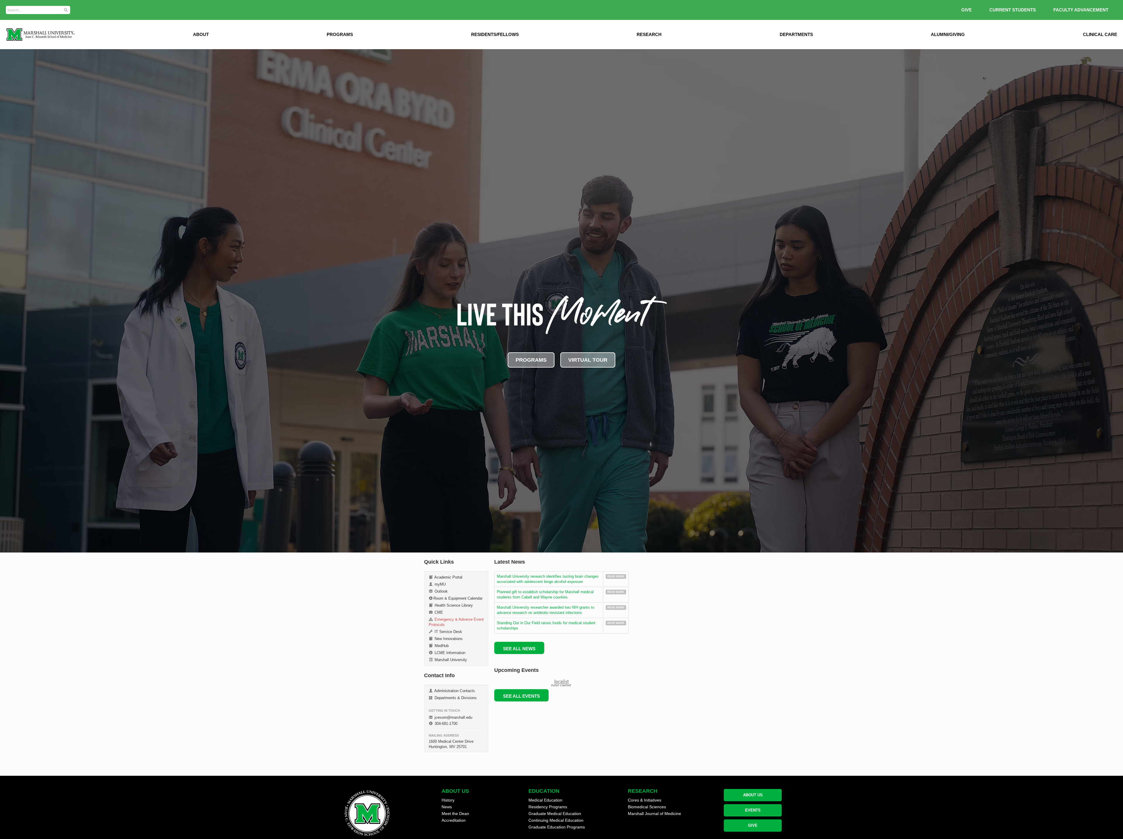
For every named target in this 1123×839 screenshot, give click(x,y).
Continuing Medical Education (555, 820)
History (448, 800)
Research (649, 34)
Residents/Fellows (495, 34)
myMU (439, 584)
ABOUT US (753, 795)
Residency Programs (547, 806)
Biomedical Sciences (647, 806)
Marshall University (450, 660)
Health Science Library (453, 605)
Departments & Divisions (455, 698)
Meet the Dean (455, 813)
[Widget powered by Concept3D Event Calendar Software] (561, 683)
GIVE (966, 9)
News (447, 806)
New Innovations (448, 638)
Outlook (440, 591)
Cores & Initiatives (644, 800)
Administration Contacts (454, 691)
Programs (340, 34)
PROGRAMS (531, 360)
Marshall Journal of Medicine (654, 813)
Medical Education (545, 800)
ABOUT (201, 34)
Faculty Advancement (1080, 9)
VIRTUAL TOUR (587, 360)
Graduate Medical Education (554, 813)
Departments (796, 34)
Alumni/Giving (948, 34)
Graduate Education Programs (556, 827)
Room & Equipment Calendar (458, 598)
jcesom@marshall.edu (452, 717)
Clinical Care (1100, 34)
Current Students (1012, 9)
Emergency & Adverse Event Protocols (456, 622)
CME (438, 612)
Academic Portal (447, 577)
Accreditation (454, 820)
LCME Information (449, 653)
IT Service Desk (447, 631)
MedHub (441, 646)
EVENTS (753, 810)
